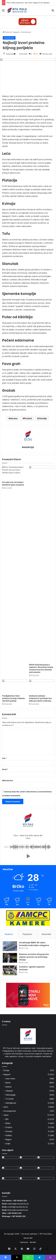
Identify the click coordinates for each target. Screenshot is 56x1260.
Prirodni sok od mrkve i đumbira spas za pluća (13, 483)
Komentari (46, 934)
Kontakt (33, 1242)
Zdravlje (42, 418)
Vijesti (6, 1115)
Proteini (28, 418)
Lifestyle (9, 1091)
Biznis (7, 1083)
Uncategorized (10, 1111)
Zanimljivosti (26, 32)
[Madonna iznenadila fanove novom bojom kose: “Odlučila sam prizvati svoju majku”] (28, 1171)
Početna (7, 32)
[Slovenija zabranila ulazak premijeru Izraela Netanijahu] (10, 1171)
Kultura (8, 1087)
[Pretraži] (52, 11)
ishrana (13, 418)
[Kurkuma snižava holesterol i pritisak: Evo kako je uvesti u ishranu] (41, 686)
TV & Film (9, 1099)
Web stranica (7, 780)
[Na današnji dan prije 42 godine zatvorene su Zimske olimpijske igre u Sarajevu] (10, 1182)
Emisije (6, 1070)
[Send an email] (14, 54)
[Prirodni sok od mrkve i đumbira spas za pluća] (14, 473)
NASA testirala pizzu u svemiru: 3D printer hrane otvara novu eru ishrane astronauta (41, 668)
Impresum (24, 1242)
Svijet (7, 1143)
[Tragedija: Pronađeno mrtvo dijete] (28, 1182)
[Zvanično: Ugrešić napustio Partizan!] (10, 970)
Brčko (8, 1123)
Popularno (27, 934)
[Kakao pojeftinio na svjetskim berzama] (45, 1171)
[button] (28, 856)
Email (5, 769)
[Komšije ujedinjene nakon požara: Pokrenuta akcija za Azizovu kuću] (45, 1182)
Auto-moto (10, 1078)
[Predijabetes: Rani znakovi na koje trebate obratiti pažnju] (14, 686)
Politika (8, 1135)
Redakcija (9, 54)
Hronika (8, 1131)
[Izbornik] (3, 11)
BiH (6, 1119)
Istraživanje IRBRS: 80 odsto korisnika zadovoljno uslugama (34, 944)
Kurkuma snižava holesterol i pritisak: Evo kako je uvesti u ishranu (40, 698)
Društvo (8, 1127)
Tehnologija (10, 1095)
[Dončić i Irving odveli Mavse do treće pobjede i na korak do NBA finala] (28, 1161)
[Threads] (47, 1249)
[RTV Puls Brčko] (17, 10)
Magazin (16, 32)
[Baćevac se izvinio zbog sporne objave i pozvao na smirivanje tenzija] (10, 958)
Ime (4, 758)
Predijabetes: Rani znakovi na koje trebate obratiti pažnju (13, 698)
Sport (6, 1107)
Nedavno (9, 934)
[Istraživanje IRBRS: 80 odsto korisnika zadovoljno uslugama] (10, 946)
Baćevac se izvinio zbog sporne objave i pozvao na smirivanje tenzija (34, 957)
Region (8, 1139)
